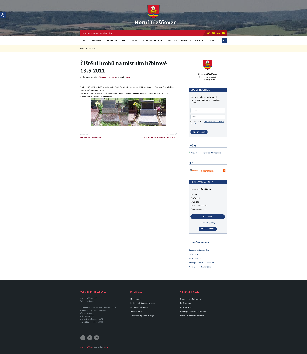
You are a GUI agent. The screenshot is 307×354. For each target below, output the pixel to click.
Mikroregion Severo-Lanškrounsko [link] (201, 262)
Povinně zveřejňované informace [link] (142, 303)
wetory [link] (106, 347)
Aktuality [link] (96, 40)
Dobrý (195, 194)
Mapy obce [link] (186, 40)
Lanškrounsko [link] (194, 254)
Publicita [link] (172, 40)
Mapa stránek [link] (135, 299)
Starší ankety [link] (207, 229)
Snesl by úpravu (200, 206)
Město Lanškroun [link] (195, 258)
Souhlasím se (207, 123)
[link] (3, 15)
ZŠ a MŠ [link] (134, 40)
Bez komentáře (199, 209)
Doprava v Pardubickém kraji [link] (199, 250)
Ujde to (196, 202)
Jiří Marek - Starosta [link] (107, 77)
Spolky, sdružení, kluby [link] (152, 40)
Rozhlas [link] (199, 40)
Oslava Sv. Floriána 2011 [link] (92, 137)
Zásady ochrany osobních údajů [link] (142, 316)
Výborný (196, 198)
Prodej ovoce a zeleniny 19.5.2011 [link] (160, 137)
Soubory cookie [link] (136, 311)
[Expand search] (224, 40)
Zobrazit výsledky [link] (208, 223)
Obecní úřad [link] (111, 40)
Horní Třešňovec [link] (155, 22)
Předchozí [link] (84, 134)
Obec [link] (123, 40)
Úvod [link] (85, 40)
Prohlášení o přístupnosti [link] (139, 307)
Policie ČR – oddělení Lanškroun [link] (200, 267)
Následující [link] (172, 134)
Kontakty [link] (212, 40)
